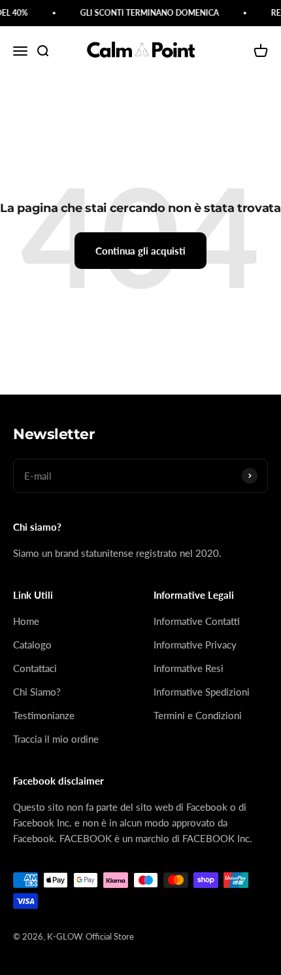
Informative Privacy (195, 644)
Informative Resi (188, 668)
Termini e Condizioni (198, 715)
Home (26, 621)
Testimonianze (43, 715)
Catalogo (32, 644)
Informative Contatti (197, 621)
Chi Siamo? (37, 692)
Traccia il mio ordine (56, 739)
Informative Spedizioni (202, 692)
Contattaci (35, 668)
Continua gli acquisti (140, 251)
